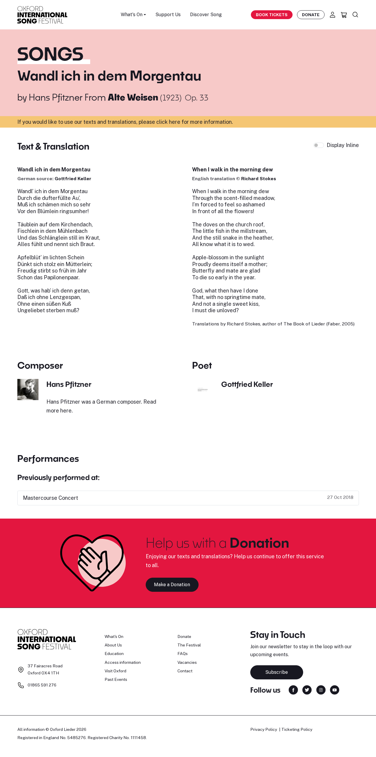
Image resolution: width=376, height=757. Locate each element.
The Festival (189, 645)
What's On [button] (131, 14)
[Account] (332, 14)
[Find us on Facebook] (293, 689)
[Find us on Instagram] (321, 689)
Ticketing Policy (296, 729)
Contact (184, 671)
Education (114, 653)
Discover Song (206, 14)
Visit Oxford (115, 671)
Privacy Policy (263, 729)
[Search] (355, 14)
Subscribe (276, 672)
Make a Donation (172, 584)
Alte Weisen (134, 97)
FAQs (182, 653)
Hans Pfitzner (56, 97)
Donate (311, 14)
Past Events (116, 679)
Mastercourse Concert (50, 498)
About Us (113, 645)
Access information (123, 662)
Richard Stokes (258, 178)
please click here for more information (185, 122)
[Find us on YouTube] (334, 689)
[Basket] (344, 14)
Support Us (168, 14)
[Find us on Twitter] (307, 689)
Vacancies (187, 662)
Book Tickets (272, 14)
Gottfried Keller (73, 178)
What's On (114, 636)
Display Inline (343, 145)
